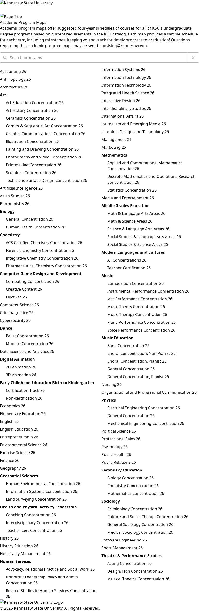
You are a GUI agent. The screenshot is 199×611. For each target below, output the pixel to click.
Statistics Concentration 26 (132, 190)
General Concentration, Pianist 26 (138, 376)
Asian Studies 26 (15, 196)
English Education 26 (19, 429)
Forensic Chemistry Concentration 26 (40, 250)
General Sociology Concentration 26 (140, 524)
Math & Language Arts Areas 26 (136, 213)
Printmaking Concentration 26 (33, 164)
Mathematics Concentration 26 (135, 493)
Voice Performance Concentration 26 (141, 330)
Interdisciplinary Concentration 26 (37, 522)
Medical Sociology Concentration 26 (140, 532)
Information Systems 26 (123, 69)
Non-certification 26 (24, 398)
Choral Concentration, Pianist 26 (136, 361)
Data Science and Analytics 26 (27, 351)
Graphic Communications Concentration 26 (45, 133)
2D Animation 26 (21, 367)
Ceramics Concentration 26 (31, 118)
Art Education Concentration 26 (35, 102)
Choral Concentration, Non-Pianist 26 (141, 353)
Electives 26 (16, 297)
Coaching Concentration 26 (31, 514)
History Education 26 (19, 546)
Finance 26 (9, 460)
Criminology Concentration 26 (134, 509)
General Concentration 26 (29, 219)
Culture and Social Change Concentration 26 (147, 516)
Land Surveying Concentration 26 (36, 499)
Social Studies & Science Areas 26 (137, 244)
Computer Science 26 (19, 304)
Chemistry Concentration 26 (133, 485)
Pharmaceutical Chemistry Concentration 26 (46, 266)
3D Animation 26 (21, 374)
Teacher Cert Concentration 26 (34, 530)
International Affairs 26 (122, 116)
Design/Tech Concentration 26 (135, 571)
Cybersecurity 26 (15, 320)
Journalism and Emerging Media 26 (133, 124)
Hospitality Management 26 (25, 553)
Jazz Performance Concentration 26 (139, 299)
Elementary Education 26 (23, 413)
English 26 (9, 421)
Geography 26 (13, 468)
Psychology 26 (114, 446)
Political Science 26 (118, 431)
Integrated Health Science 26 (127, 93)
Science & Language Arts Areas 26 (138, 229)
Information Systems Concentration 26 (41, 491)
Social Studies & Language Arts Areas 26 (144, 236)
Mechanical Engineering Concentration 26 (145, 423)
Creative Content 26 (24, 289)
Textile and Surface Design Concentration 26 (46, 180)
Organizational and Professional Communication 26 (149, 392)
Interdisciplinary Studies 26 (126, 108)
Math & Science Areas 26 (129, 221)
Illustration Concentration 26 (32, 141)
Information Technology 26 (126, 77)
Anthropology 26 (15, 79)
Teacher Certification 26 (129, 268)
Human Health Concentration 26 (35, 227)
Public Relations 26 (118, 462)
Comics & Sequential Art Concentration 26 (44, 126)
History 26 (9, 538)
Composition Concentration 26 (135, 283)
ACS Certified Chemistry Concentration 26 (44, 242)
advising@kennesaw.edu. (125, 45)
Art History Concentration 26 (32, 110)
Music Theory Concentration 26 (136, 306)
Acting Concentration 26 (129, 563)
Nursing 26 (111, 384)
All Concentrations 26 (126, 260)
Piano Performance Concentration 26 (141, 322)
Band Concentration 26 (128, 345)
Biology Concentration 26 (130, 477)
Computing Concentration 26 (32, 281)
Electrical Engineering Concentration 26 (143, 407)
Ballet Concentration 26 (27, 336)
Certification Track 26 (25, 390)
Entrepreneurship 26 (19, 437)
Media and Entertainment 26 (127, 198)
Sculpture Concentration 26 (31, 172)
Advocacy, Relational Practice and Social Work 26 (50, 569)
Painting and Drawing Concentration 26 (42, 149)
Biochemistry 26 (14, 203)
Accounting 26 (13, 71)
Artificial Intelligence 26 (21, 188)
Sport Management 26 (122, 547)
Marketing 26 (113, 147)
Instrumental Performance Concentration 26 (148, 291)
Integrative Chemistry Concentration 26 (42, 258)
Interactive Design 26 (120, 100)
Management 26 (116, 139)
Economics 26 (12, 406)
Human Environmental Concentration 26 (43, 483)
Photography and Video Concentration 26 (44, 157)
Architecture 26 (14, 87)
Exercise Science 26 (17, 452)
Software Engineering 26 (124, 540)
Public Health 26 (116, 454)
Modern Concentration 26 (29, 343)
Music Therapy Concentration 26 (137, 314)
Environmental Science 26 (23, 444)
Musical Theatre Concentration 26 (138, 579)
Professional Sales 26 (120, 439)
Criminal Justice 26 (16, 312)
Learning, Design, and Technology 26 (135, 131)
